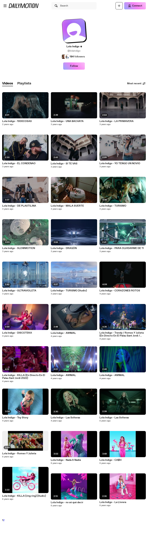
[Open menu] (5, 5)
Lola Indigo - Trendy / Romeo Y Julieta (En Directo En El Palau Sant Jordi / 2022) (121, 334)
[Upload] (119, 5)
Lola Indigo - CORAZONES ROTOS (119, 290)
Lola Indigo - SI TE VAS (64, 163)
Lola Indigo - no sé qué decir (67, 502)
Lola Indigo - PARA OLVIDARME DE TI (121, 248)
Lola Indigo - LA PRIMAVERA (116, 121)
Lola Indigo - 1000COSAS (17, 121)
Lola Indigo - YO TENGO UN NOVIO (119, 163)
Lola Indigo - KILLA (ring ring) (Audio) (24, 496)
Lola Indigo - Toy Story (15, 417)
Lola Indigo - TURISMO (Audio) (69, 290)
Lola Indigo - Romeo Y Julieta (19, 453)
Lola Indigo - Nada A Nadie (66, 460)
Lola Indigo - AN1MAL (63, 333)
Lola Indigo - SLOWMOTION (18, 248)
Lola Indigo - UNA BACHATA (67, 121)
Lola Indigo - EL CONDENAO (19, 163)
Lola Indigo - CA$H (110, 460)
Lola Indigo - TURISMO (112, 205)
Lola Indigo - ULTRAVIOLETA (19, 290)
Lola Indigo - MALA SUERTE (67, 205)
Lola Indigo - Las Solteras (65, 417)
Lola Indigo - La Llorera (112, 502)
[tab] (7, 83)
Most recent (134, 83)
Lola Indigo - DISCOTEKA (17, 332)
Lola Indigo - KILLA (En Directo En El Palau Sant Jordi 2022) (23, 377)
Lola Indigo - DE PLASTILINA (19, 205)
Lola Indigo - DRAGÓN (64, 248)
